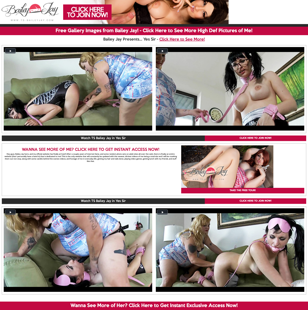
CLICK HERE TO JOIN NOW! (255, 138)
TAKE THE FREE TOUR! (243, 190)
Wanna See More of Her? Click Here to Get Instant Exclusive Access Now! (154, 306)
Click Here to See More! (182, 39)
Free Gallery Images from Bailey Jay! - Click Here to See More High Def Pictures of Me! (154, 31)
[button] (10, 51)
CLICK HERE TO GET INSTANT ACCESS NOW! (117, 150)
